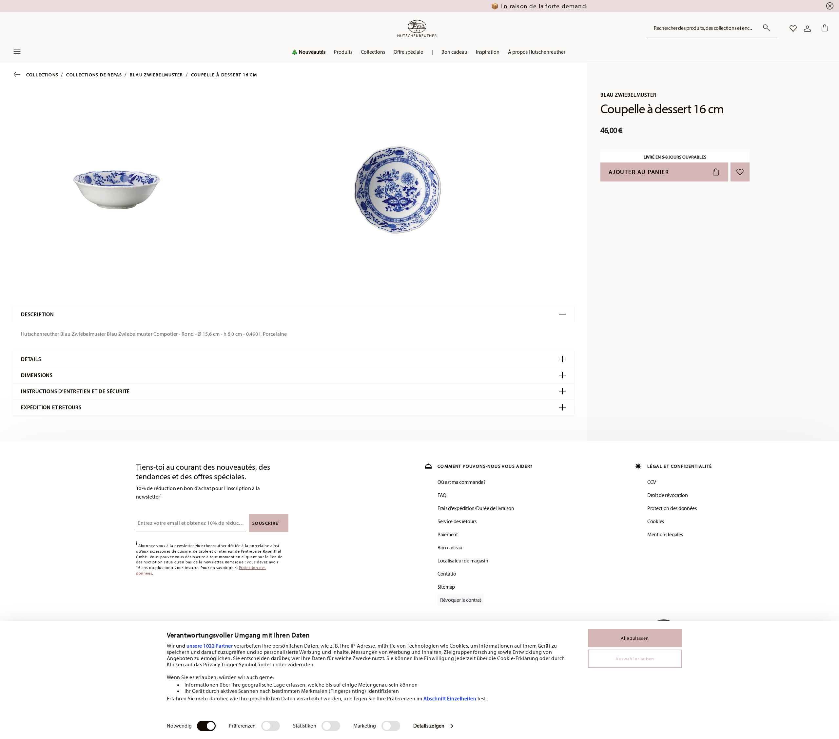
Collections (42, 75)
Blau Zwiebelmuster (156, 75)
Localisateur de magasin (463, 560)
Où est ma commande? (462, 482)
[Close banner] (830, 6)
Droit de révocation (667, 495)
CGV (651, 482)
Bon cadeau (450, 547)
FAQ (442, 495)
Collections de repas (94, 75)
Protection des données (672, 508)
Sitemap (446, 586)
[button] (343, 53)
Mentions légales (665, 534)
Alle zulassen (635, 638)
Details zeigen (428, 725)
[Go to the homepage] (417, 28)
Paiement (448, 534)
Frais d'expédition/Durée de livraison (476, 508)
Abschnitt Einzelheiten (449, 698)
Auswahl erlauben (634, 659)
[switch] (270, 726)
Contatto (447, 573)
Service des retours (457, 521)
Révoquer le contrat (460, 600)
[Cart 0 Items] (823, 28)
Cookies (655, 521)
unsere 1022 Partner (209, 645)
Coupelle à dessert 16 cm (224, 75)
